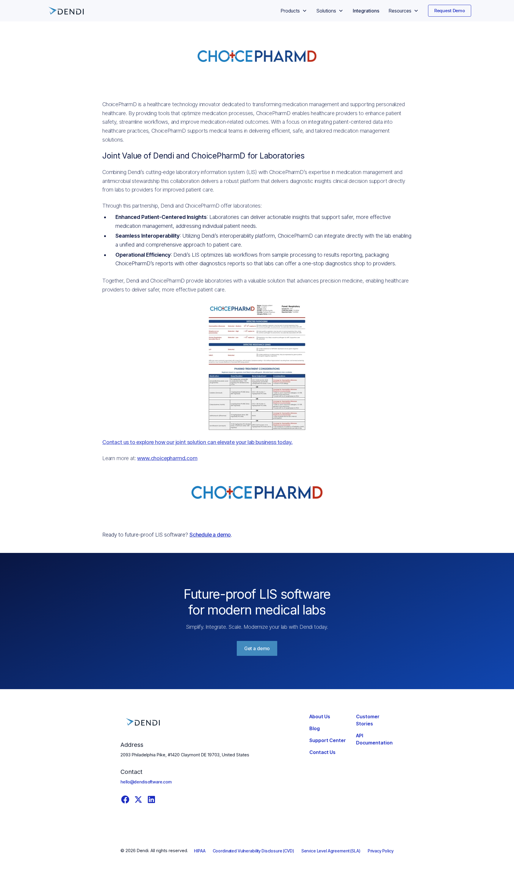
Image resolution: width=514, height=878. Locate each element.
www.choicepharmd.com (167, 458)
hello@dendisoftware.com (146, 781)
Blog (314, 728)
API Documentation (374, 739)
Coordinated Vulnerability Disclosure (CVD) (253, 850)
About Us (319, 716)
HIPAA (199, 850)
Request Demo (449, 10)
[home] (66, 10)
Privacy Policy (381, 850)
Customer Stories (368, 720)
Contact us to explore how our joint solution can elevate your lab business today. (197, 442)
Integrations (366, 11)
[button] (294, 11)
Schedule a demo (210, 534)
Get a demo (257, 648)
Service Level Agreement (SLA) (331, 850)
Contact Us (322, 752)
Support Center (327, 740)
